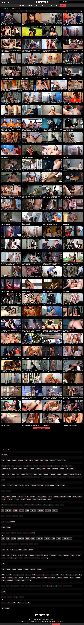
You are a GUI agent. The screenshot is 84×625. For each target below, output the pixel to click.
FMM (26, 38)
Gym (62, 504)
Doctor (12, 11)
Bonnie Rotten (56, 331)
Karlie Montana (13, 318)
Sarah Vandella (70, 318)
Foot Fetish (10, 499)
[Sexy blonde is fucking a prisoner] (52, 365)
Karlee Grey (13, 291)
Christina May (6, 358)
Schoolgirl (22, 574)
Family (38, 496)
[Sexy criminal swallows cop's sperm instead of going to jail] (52, 338)
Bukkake (62, 468)
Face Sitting (20, 496)
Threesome (38, 585)
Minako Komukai (7, 398)
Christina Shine (11, 197)
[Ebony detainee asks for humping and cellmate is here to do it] (73, 365)
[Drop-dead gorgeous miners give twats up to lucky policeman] (52, 231)
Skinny (52, 574)
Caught (26, 170)
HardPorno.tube (24, 51)
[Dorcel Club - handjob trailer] (32, 245)
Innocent (9, 516)
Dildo (47, 78)
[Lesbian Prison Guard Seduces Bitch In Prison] (52, 97)
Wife (15, 602)
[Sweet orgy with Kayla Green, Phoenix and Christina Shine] (11, 191)
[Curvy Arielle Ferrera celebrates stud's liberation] (52, 258)
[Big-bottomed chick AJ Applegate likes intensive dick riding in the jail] (73, 58)
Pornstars (31, 5)
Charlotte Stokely (9, 251)
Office (3, 549)
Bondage (32, 468)
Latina (8, 532)
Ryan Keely (69, 170)
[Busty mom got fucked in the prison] (73, 218)
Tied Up (44, 585)
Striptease (78, 577)
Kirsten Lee (7, 425)
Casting (23, 474)
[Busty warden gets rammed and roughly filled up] (32, 271)
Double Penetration (50, 485)
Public (38, 558)
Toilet (55, 585)
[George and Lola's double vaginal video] (73, 298)
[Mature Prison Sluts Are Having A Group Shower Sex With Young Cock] (73, 151)
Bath (25, 465)
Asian (69, 371)
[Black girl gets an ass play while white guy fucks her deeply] (52, 178)
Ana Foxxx (10, 371)
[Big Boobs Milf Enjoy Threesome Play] (11, 392)
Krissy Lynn (71, 425)
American (68, 184)
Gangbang (15, 504)
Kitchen (3, 527)
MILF (3, 538)
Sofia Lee (26, 117)
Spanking (33, 577)
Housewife (48, 510)
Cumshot (68, 331)
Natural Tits (4, 544)
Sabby (72, 264)
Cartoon (13, 474)
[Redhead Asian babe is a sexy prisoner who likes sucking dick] (73, 271)
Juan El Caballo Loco (35, 425)
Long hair (32, 532)
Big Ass (49, 465)
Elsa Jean (30, 398)
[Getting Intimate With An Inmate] (52, 111)
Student (3, 580)
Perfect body (53, 555)
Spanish (27, 577)
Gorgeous (47, 237)
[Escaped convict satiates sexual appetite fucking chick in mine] (32, 312)
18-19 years (4, 454)
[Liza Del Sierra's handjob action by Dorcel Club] (32, 258)
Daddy (3, 485)
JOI (7, 521)
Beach (30, 465)
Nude (22, 544)
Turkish (70, 585)
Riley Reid (26, 398)
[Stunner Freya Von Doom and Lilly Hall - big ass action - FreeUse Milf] (73, 245)
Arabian (36, 460)
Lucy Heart (68, 264)
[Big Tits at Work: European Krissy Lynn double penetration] (73, 419)
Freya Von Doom (69, 251)
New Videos (39, 5)
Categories (22, 5)
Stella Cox (28, 331)
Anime (31, 460)
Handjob (7, 304)
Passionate (31, 555)
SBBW (3, 574)
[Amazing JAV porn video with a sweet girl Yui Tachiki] (73, 45)
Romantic (26, 569)
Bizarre (15, 468)
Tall (8, 585)
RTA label (39, 619)
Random (56, 5)
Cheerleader (53, 474)
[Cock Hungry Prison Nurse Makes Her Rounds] (11, 97)
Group (57, 504)
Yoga (3, 608)
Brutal (35, 11)
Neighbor (11, 544)
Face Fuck (14, 496)
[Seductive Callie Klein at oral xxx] (32, 405)
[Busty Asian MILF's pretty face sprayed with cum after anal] (32, 285)
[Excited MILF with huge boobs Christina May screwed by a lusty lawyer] (11, 352)
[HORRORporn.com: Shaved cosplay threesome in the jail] (32, 45)
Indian (3, 516)
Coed (14, 477)
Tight (50, 585)
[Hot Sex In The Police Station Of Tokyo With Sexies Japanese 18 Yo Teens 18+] (11, 111)
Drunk (58, 485)
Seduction (35, 574)
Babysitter (20, 465)
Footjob (17, 499)
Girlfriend (27, 504)
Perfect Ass (45, 555)
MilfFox (64, 224)
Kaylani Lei (32, 291)
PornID (64, 51)
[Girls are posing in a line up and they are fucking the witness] (32, 124)
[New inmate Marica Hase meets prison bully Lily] (11, 151)
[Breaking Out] (73, 231)
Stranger (66, 577)
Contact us (23, 621)
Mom (54, 538)
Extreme (9, 490)
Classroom (72, 474)
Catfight (29, 11)
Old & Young (13, 549)
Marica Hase (5, 157)
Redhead (68, 103)
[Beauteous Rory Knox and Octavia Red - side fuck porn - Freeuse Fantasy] (11, 124)
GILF (3, 504)
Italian (44, 11)
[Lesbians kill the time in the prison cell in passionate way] (32, 325)
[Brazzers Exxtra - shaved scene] (52, 58)
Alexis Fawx (30, 425)
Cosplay (32, 477)
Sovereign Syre (54, 38)
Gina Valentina (68, 78)
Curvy (76, 477)
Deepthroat (10, 485)
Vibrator (10, 597)
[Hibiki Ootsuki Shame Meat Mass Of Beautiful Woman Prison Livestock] (32, 137)
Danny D (7, 170)
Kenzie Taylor (28, 130)
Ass (47, 460)
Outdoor (31, 549)
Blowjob (6, 24)
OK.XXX (23, 38)
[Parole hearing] (73, 178)
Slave (62, 574)
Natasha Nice (49, 38)
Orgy (26, 549)
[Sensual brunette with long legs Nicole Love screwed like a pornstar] (52, 245)
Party (26, 555)
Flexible (3, 499)
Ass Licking (52, 460)
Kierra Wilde (8, 385)
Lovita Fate (28, 371)
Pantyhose (14, 555)
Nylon (36, 544)
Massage (14, 538)
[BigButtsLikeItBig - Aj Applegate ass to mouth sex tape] (52, 405)
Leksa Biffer (68, 398)
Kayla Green (6, 197)
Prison (26, 558)
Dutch (63, 485)
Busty (72, 468)
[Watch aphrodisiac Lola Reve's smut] (52, 45)
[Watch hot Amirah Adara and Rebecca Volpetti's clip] (52, 191)
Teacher (17, 585)
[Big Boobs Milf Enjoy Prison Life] (73, 137)
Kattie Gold (11, 78)
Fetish (50, 496)
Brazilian (38, 468)
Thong (32, 585)
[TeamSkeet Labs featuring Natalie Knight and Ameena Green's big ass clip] (32, 379)
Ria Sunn (26, 157)
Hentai (27, 510)
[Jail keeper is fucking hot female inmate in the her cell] (52, 124)
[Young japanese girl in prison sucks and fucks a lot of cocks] (73, 111)
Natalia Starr (8, 264)
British (44, 468)
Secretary (67, 291)
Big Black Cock (57, 465)
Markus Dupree (49, 224)
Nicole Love (48, 251)
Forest (22, 499)
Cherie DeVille (8, 291)
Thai (27, 585)
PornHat (44, 51)
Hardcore (21, 510)
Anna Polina (6, 78)
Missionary (48, 538)
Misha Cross (8, 318)
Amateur (14, 460)
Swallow (67, 358)
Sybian (29, 580)
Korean (9, 527)
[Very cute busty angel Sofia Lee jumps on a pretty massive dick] (32, 111)
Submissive (10, 580)
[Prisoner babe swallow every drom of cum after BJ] (73, 352)
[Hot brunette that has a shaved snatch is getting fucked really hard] (11, 231)
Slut (73, 574)
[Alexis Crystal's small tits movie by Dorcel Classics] (52, 164)
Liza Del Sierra (7, 103)
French (26, 251)
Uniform (74, 11)
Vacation (4, 597)
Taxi (12, 585)
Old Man (20, 549)
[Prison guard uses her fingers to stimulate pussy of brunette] (52, 32)
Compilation (25, 477)
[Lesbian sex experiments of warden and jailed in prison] (73, 164)
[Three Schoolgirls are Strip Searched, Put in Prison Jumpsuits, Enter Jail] (52, 18)
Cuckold (56, 477)
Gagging (80, 11)
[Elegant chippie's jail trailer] (73, 325)
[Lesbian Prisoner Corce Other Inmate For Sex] (11, 137)
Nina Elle (67, 224)
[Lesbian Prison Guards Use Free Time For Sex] (52, 312)
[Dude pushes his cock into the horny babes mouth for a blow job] (52, 271)
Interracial (26, 78)
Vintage (24, 11)
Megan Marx (8, 224)
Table (3, 585)
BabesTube (44, 24)
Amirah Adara (48, 197)
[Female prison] (32, 18)
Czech (3, 479)
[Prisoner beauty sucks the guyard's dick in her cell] (73, 379)
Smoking (4, 577)
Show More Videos (41, 428)
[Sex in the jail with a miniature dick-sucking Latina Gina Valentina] (73, 72)
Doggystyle (33, 485)
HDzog (44, 157)
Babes (13, 465)
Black (47, 184)
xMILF (64, 38)
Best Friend (42, 465)
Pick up (72, 555)
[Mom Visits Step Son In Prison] (11, 18)
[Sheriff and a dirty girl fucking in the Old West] (73, 405)
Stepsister (45, 577)
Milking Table (40, 538)
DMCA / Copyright (30, 621)
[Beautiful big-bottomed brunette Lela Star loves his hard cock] (52, 419)
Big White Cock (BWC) (6, 468)
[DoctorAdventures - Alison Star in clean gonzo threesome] (11, 405)
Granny (52, 504)
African (8, 460)
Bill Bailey (75, 425)
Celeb (39, 11)
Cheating (46, 474)
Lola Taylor (71, 304)
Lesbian (47, 103)
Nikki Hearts (27, 358)
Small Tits (26, 304)
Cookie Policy (49, 623)
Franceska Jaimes (12, 170)
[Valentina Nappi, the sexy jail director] (11, 32)
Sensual (41, 574)
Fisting (74, 496)
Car (8, 474)
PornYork (42, 2)
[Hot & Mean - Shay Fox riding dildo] (32, 58)
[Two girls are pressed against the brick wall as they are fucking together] (11, 312)
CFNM (3, 474)
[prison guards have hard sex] (73, 124)
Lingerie (25, 532)
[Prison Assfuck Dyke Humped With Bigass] (52, 151)
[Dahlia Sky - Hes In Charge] (73, 191)
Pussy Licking (45, 558)
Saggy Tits (9, 574)
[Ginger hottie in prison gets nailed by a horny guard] (11, 379)
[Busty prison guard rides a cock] (73, 204)
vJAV (23, 24)
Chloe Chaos (48, 371)
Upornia (44, 103)
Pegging (38, 555)
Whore (9, 602)
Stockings (59, 577)
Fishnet (69, 496)
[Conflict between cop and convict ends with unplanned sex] (11, 164)
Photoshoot (66, 555)
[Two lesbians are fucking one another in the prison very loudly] (11, 245)
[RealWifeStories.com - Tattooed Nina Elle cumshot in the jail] (52, 392)
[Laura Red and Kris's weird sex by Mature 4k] (32, 231)
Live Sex (63, 5)
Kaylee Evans (55, 224)
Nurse (31, 544)
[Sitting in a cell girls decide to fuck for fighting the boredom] (52, 204)
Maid (8, 538)
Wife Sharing (20, 602)
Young (8, 608)
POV (8, 555)
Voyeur (21, 597)
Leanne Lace (48, 304)
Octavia (10, 130)
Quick (3, 563)
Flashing (80, 496)
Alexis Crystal (48, 170)
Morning (59, 538)
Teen (22, 585)
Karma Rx (68, 237)
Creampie (50, 477)
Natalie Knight (27, 385)
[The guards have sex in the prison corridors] (32, 365)
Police (7, 11)
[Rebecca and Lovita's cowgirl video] (52, 137)
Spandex (21, 577)
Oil (7, 549)
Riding (14, 569)
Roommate (33, 569)
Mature (27, 538)
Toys (65, 585)
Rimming (20, 569)
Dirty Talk (21, 485)
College (19, 477)
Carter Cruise (49, 291)
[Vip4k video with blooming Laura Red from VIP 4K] (11, 204)
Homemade (41, 510)
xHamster (2, 38)
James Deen (29, 318)
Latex (3, 532)
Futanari (49, 499)
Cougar (67, 157)
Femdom (44, 496)
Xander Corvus (27, 291)
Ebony (3, 490)
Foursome (29, 499)
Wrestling (28, 602)
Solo (16, 577)
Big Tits (70, 465)
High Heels (34, 510)
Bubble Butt (63, 11)
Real (3, 569)
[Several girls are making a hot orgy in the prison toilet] (11, 258)
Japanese (5, 117)
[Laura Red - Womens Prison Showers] (73, 32)
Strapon (71, 577)
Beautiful (67, 385)
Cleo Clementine (49, 117)
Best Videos (48, 5)
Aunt (64, 460)
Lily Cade (13, 251)
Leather (13, 532)
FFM (3, 496)
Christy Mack (50, 331)
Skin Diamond (12, 264)
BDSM (69, 11)
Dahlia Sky (68, 197)
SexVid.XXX (44, 38)
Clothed (3, 477)
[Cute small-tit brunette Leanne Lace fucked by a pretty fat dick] (52, 298)
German (21, 504)
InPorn (23, 78)
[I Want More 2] (11, 58)
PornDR (64, 184)
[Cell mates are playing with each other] (52, 379)
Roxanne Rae (11, 237)
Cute (67, 51)
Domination (18, 11)
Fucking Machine (42, 499)
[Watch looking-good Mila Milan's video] (32, 178)
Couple (43, 477)
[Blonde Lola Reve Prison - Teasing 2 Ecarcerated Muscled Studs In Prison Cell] (73, 18)
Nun (26, 544)
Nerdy (17, 544)
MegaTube (44, 264)
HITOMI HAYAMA (6, 51)
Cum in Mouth (63, 477)
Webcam (4, 602)
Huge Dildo (55, 510)
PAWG (3, 555)
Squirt (39, 577)
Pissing (78, 555)
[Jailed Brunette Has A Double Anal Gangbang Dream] (32, 72)
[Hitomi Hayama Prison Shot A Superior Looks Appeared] (11, 45)
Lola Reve (67, 24)
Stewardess (52, 577)
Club (9, 477)
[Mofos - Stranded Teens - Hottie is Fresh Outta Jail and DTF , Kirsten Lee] (11, 419)
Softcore (10, 577)
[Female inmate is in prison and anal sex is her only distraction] (52, 218)
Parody (57, 11)
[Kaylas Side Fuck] (11, 338)
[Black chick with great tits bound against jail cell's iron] (52, 352)
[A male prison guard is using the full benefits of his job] (11, 218)
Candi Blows (28, 224)
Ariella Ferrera (53, 264)
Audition (59, 460)
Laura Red (67, 38)
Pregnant (15, 558)
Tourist (60, 585)
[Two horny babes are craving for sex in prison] (52, 285)
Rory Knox (6, 130)
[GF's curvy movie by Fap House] (52, 72)
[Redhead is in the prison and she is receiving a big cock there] (11, 271)
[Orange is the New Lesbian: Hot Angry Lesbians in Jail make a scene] (73, 97)
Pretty (21, 558)
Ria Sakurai (69, 117)
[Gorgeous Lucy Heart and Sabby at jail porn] (73, 258)
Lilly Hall (74, 251)
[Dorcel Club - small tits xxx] (11, 72)
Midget (48, 11)
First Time (63, 496)
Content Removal (59, 621)
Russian (39, 569)
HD (53, 11)
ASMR (3, 460)
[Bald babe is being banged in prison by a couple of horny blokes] (11, 298)
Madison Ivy (50, 130)
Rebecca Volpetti (70, 130)
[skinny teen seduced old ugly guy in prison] (32, 204)
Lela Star (47, 425)
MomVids (2, 24)
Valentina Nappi (7, 38)
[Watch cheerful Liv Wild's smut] (32, 338)
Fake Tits (33, 496)
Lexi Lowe (47, 385)
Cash (18, 474)
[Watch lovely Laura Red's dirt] (32, 97)
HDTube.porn (45, 130)
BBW (3, 465)
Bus (67, 468)
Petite (60, 555)
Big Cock (27, 197)
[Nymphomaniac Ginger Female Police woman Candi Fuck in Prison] (32, 218)
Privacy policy (52, 621)
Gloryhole (40, 504)
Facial (27, 496)
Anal (26, 460)
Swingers (23, 580)
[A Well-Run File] (32, 151)
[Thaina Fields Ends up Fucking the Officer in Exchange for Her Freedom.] (11, 325)
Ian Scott (31, 371)
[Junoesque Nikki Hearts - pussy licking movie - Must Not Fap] (32, 352)
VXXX (64, 24)
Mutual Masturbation (68, 538)
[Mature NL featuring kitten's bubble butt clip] (32, 298)
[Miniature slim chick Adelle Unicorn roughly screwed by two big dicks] (32, 32)
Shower (47, 574)
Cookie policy (45, 621)
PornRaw (23, 170)
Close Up (79, 474)
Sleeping (68, 574)
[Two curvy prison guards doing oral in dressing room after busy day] (11, 178)
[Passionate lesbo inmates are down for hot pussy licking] (73, 312)
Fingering (56, 496)
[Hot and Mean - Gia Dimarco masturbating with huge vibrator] (52, 325)
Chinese (59, 474)
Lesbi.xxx (64, 103)
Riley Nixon (32, 331)
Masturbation (21, 538)
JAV (3, 521)
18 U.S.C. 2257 (38, 621)
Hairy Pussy (8, 510)
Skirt (58, 574)
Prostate (32, 558)
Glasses (33, 504)
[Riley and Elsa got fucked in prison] (32, 392)
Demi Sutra (6, 371)
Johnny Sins (49, 264)
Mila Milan (26, 184)
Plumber (4, 558)
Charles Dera (34, 130)
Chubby (65, 474)
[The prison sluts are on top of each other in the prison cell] (11, 285)
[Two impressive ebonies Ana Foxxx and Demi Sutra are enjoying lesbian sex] (11, 365)
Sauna (16, 574)
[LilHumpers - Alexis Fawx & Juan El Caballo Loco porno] (32, 419)
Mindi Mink (76, 318)
